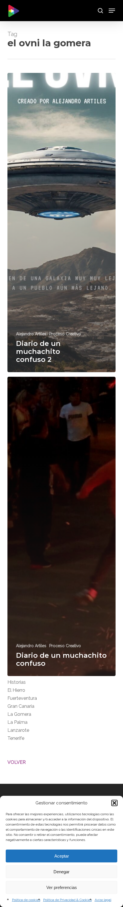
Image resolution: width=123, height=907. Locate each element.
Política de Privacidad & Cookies (67, 900)
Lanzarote (18, 730)
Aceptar (61, 856)
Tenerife (15, 738)
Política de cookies (26, 900)
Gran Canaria (20, 706)
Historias (16, 682)
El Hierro (16, 690)
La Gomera (19, 714)
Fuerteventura (22, 698)
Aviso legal (103, 900)
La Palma (17, 722)
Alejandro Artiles (31, 334)
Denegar (61, 871)
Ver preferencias (61, 887)
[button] (114, 803)
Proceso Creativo (65, 334)
